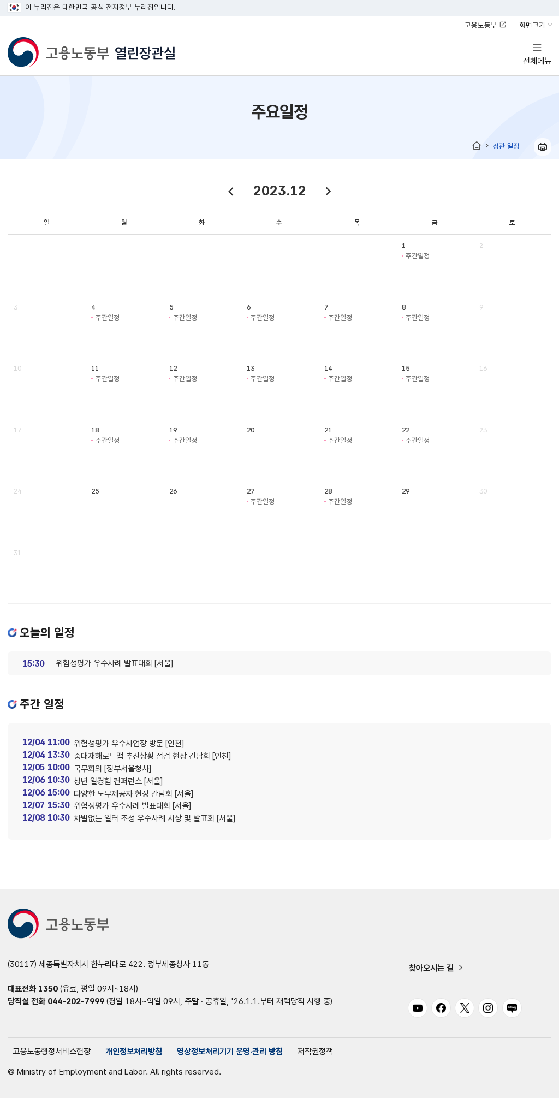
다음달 (328, 191)
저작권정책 (315, 1051)
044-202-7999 (75, 1001)
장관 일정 (506, 146)
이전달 (230, 191)
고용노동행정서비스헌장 (52, 1051)
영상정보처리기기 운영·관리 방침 (230, 1051)
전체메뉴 (537, 54)
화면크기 (532, 25)
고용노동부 (481, 25)
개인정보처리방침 (133, 1051)
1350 (48, 988)
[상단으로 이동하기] (532, 1081)
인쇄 (542, 147)
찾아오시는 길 (431, 968)
